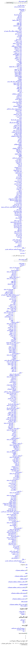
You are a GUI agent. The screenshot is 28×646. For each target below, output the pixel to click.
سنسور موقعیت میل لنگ (10, 504)
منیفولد (14, 357)
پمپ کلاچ (16, 449)
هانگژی (14, 453)
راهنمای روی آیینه (9, 293)
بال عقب (14, 369)
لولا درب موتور (9, 315)
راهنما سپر (10, 290)
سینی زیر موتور (12, 328)
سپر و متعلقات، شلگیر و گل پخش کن (10, 294)
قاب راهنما (13, 309)
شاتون (14, 432)
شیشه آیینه (13, 275)
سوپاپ (14, 383)
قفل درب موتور (12, 346)
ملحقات (14, 390)
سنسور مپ (13, 507)
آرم (18, 549)
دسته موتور (13, 406)
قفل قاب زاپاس (12, 348)
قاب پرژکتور (13, 307)
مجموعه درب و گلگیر (11, 311)
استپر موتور (13, 499)
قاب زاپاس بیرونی (11, 363)
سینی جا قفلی (12, 331)
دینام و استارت (15, 521)
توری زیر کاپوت (12, 305)
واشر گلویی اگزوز (12, 414)
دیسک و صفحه (15, 450)
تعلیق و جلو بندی (21, 629)
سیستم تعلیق (18, 172)
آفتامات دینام (13, 525)
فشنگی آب (13, 496)
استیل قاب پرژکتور (11, 308)
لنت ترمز (14, 481)
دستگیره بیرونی (12, 349)
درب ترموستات (15, 466)
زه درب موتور (15, 553)
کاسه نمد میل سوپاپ (11, 419)
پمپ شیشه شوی (12, 534)
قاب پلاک (14, 371)
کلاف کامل (13, 339)
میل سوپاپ (13, 379)
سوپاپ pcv (13, 386)
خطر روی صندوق (12, 283)
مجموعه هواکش (15, 438)
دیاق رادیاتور (13, 335)
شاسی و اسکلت (15, 322)
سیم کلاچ (14, 541)
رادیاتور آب (16, 458)
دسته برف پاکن (12, 519)
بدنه (21, 12)
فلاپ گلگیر (13, 368)
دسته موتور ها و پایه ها (13, 404)
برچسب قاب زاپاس (14, 551)
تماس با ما (22, 250)
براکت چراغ (13, 304)
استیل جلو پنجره (15, 552)
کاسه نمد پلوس (12, 420)
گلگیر (11, 320)
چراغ (15, 279)
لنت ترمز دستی (12, 483)
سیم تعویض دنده (12, 538)
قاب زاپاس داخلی (12, 364)
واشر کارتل (13, 416)
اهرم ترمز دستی (12, 485)
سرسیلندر (13, 378)
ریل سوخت (13, 395)
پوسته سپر (13, 297)
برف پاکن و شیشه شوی (13, 530)
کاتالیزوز (14, 356)
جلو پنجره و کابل (18, 220)
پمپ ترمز (13, 488)
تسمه (14, 402)
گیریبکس (22, 619)
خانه (26, 564)
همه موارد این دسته (14, 267)
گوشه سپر (13, 301)
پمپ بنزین (13, 401)
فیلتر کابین (10, 425)
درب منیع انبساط (15, 469)
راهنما (14, 288)
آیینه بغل (14, 273)
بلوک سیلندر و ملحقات (13, 428)
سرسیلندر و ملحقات (14, 375)
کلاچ (24, 621)
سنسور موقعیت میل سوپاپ (9, 503)
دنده (24, 622)
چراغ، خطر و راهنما (14, 277)
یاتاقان (14, 436)
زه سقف (17, 556)
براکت (14, 303)
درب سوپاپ (13, 380)
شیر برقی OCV (12, 508)
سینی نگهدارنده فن (11, 330)
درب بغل (11, 318)
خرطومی (13, 442)
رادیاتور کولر (16, 461)
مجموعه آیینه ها (15, 270)
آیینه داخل (13, 274)
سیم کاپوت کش (12, 543)
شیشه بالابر (13, 515)
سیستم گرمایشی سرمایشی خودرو (13, 249)
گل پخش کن (16, 547)
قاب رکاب (13, 365)
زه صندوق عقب (15, 558)
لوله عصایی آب (15, 470)
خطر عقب (13, 281)
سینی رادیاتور (13, 326)
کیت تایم (14, 431)
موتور (20, 92)
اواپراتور (17, 465)
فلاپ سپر (13, 367)
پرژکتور (14, 285)
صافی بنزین (13, 397)
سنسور (17, 493)
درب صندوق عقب (9, 316)
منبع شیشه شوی (12, 533)
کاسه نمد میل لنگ (11, 417)
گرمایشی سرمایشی (17, 157)
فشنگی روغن (13, 500)
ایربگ (17, 268)
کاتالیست (13, 359)
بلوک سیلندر (22, 611)
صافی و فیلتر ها (12, 421)
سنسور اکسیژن (12, 506)
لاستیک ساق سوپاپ (11, 384)
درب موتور (10, 313)
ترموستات (13, 387)
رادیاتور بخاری (15, 459)
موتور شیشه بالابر (12, 517)
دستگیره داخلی (12, 350)
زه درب (17, 555)
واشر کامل (13, 410)
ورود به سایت (21, 6)
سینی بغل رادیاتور (12, 327)
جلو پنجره (16, 548)
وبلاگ (23, 247)
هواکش (14, 440)
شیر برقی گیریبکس (11, 510)
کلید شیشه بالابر (12, 518)
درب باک (11, 319)
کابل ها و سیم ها (15, 536)
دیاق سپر (14, 337)
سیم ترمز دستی (12, 544)
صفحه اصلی (22, 9)
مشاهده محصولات (20, 570)
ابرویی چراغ (16, 545)
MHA (14, 454)
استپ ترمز (13, 498)
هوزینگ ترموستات (11, 389)
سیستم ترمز (16, 478)
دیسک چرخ (13, 484)
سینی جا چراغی (12, 324)
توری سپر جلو (12, 298)
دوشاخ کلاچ (16, 447)
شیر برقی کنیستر (12, 398)
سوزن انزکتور (12, 394)
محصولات (22, 10)
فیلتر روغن (10, 427)
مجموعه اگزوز (15, 353)
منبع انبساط (16, 468)
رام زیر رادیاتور (12, 334)
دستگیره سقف (12, 352)
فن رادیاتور (16, 462)
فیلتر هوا (11, 424)
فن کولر (17, 463)
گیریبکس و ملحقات (17, 148)
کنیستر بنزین (13, 399)
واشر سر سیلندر (12, 412)
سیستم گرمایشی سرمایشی (18, 628)
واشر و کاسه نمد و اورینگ (13, 408)
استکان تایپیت (12, 382)
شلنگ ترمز (13, 489)
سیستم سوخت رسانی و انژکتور (11, 391)
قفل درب (13, 345)
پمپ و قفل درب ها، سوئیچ (12, 342)
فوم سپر (14, 300)
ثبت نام (16, 6)
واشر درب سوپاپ (12, 413)
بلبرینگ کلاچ (16, 446)
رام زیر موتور (13, 333)
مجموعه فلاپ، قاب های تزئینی (11, 360)
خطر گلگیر (13, 282)
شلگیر (14, 338)
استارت (14, 523)
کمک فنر (17, 476)
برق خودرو (19, 189)
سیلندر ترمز (13, 487)
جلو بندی (17, 474)
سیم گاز (14, 540)
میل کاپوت (13, 341)
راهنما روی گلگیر (9, 292)
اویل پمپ (14, 435)
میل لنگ (14, 434)
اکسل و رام (16, 477)
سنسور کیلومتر (12, 502)
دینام (15, 526)
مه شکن (14, 286)
